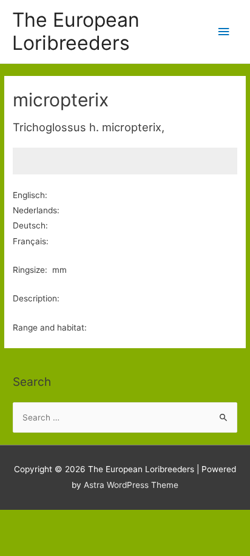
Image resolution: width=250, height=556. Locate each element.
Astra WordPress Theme (131, 485)
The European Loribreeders (76, 31)
